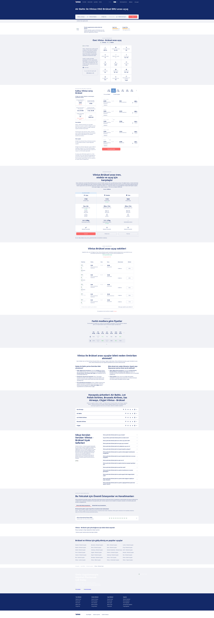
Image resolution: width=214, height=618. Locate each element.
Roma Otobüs (94, 601)
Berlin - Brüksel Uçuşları (112, 545)
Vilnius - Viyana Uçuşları (128, 560)
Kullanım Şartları (96, 614)
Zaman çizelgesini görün (80, 119)
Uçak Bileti (96, 2)
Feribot (100, 2)
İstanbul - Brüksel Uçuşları (80, 545)
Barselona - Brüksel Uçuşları (97, 545)
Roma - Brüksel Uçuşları (96, 547)
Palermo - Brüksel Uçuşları (112, 552)
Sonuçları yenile (106, 256)
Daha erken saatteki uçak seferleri (89, 307)
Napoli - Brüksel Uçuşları (96, 555)
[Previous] (90, 333)
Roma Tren (78, 601)
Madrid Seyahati (126, 599)
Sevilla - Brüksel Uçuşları (80, 550)
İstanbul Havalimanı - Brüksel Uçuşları (115, 550)
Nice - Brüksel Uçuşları (127, 555)
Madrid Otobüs (94, 599)
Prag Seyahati (126, 606)
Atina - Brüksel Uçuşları (112, 547)
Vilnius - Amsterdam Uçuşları (113, 560)
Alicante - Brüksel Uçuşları (128, 552)
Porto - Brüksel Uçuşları (80, 552)
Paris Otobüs (94, 602)
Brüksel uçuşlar (89, 566)
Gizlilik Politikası (105, 614)
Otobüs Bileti (90, 2)
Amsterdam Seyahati (127, 604)
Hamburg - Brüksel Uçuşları (97, 550)
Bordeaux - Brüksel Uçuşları (97, 557)
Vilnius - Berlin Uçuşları (127, 557)
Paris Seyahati (126, 602)
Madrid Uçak (110, 599)
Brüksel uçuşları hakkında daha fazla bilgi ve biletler (87, 532)
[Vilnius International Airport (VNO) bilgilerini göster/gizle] (136, 518)
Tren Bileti (84, 2)
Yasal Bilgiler (88, 614)
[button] (104, 16)
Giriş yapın (137, 2)
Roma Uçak (109, 601)
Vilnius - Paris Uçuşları (111, 557)
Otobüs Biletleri (94, 597)
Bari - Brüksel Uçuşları (80, 557)
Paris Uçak (109, 602)
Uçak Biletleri (110, 597)
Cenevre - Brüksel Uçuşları (80, 555)
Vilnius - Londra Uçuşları (80, 560)
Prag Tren (78, 606)
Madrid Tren (78, 599)
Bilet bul (80, 104)
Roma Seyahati (126, 601)
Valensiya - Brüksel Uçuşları (113, 555)
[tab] (107, 94)
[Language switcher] (115, 2)
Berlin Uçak (109, 604)
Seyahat (125, 597)
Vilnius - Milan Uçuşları (96, 560)
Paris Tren (78, 602)
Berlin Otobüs (94, 604)
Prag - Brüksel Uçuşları (127, 547)
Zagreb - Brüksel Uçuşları (96, 552)
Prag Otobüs (94, 606)
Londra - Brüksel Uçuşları (128, 545)
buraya (115, 311)
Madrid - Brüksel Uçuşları (80, 547)
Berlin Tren (78, 604)
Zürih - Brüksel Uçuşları (128, 550)
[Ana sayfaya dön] (78, 2)
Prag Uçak (109, 606)
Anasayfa (77, 566)
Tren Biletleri (78, 597)
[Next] (136, 90)
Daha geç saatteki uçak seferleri (125, 307)
